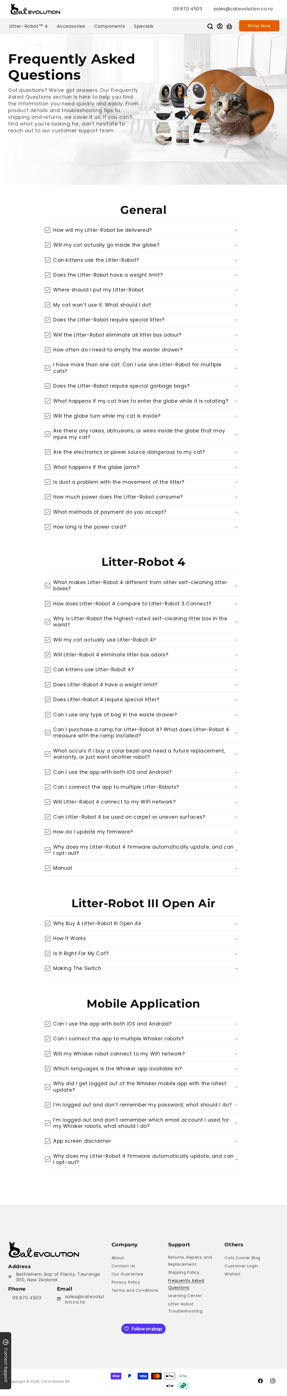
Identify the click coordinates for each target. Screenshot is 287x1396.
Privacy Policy (126, 1282)
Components (109, 26)
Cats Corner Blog (242, 1258)
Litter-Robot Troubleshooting (185, 1307)
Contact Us (123, 1266)
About (118, 1258)
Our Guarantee (128, 1274)
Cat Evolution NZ (55, 1381)
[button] (210, 26)
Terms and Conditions (135, 1290)
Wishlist (232, 1274)
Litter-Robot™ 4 (28, 26)
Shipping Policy (184, 1272)
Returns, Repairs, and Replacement (190, 1260)
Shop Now (259, 26)
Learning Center (185, 1295)
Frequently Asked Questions (186, 1284)
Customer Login (241, 1266)
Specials (144, 26)
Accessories (71, 26)
